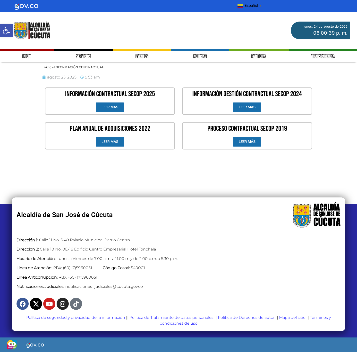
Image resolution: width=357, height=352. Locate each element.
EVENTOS (142, 56)
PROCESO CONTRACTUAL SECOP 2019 (247, 128)
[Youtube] (49, 304)
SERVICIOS (83, 56)
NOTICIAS (200, 56)
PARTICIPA (259, 56)
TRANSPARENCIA (323, 56)
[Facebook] (23, 304)
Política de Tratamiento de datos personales (171, 317)
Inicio (46, 67)
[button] (6, 30)
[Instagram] (63, 304)
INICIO (27, 56)
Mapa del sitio (292, 317)
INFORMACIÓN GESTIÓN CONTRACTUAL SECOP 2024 (247, 94)
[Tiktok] (76, 304)
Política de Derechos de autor (246, 317)
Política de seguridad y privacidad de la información (75, 317)
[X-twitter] (36, 304)
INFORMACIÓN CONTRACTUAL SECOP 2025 (110, 94)
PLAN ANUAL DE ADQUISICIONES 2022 (110, 128)
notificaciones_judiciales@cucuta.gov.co (104, 286)
